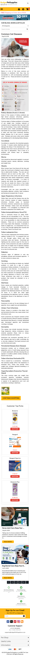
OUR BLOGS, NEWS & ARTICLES (13, 23)
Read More (8, 541)
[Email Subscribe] (24, 616)
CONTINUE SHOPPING (11, 398)
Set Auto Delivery (8, 591)
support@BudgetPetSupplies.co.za (15, 632)
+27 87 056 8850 (15, 628)
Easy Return (21, 597)
